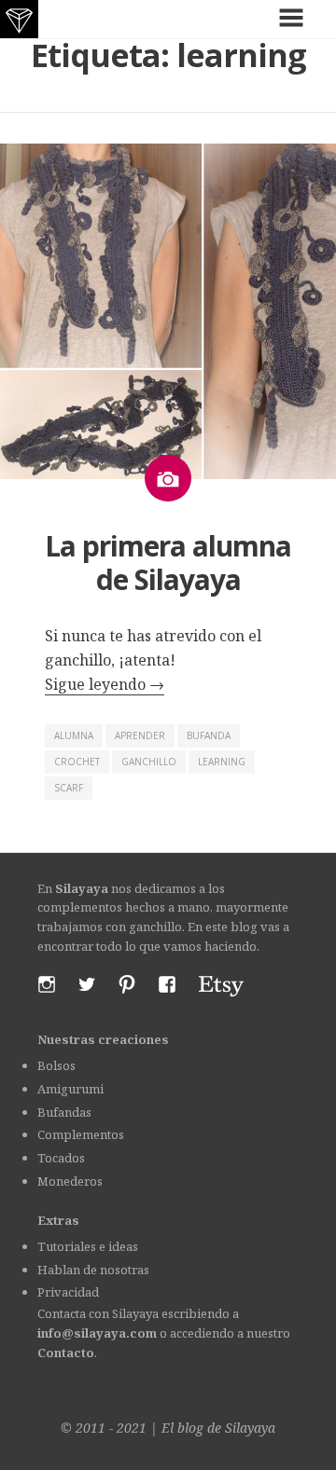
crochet (77, 761)
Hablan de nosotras (93, 1269)
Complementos (80, 1134)
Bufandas (64, 1112)
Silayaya (250, 1427)
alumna (73, 735)
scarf (68, 787)
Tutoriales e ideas (87, 1246)
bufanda (209, 735)
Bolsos (56, 1065)
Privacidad (68, 1292)
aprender (140, 735)
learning (221, 761)
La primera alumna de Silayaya (168, 562)
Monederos (70, 1181)
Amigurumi (70, 1088)
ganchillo (148, 761)
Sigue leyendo (104, 684)
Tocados (61, 1157)
